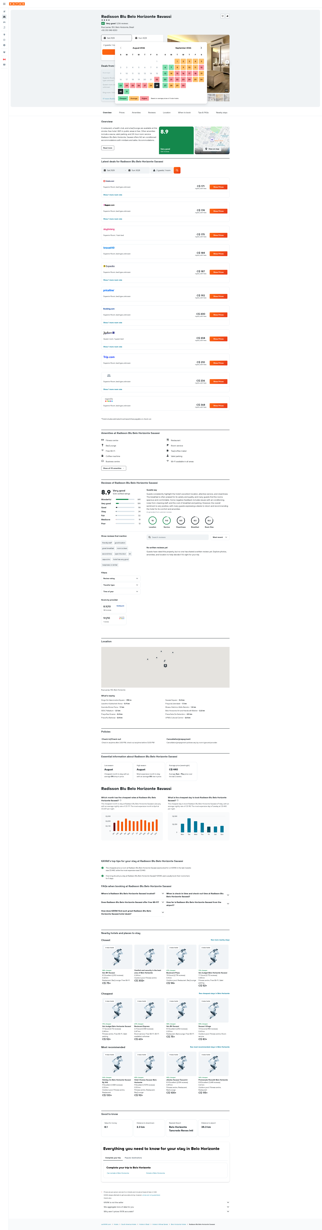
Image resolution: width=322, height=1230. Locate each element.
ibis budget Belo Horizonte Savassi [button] (212, 973)
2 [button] (120, 67)
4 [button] (132, 67)
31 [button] (127, 91)
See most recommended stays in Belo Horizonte (210, 1047)
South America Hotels (128, 1224)
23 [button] (120, 85)
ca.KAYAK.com (106, 1224)
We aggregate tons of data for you (119, 1207)
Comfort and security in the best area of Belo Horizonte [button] (147, 971)
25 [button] (133, 85)
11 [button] (132, 73)
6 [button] (144, 67)
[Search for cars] (4, 22)
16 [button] (121, 79)
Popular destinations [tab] (133, 1158)
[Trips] (4, 52)
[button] (4, 4)
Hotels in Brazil (144, 1224)
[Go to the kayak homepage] (17, 3)
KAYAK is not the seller (113, 1202)
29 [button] (157, 85)
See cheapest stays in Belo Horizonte (214, 993)
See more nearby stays (220, 940)
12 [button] (139, 73)
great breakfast (108, 548)
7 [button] (150, 67)
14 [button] (151, 73)
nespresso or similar (109, 565)
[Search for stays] (4, 16)
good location (120, 543)
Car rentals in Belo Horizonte (118, 1173)
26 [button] (139, 85)
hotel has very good (120, 559)
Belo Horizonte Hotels (178, 1224)
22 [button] (157, 79)
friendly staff (107, 543)
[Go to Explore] (4, 34)
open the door (120, 554)
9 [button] (120, 73)
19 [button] (139, 79)
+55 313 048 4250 (109, 30)
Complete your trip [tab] (113, 1158)
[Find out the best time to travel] (4, 45)
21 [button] (151, 79)
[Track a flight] (4, 39)
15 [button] (157, 73)
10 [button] (127, 73)
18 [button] (133, 79)
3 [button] (126, 67)
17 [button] (127, 79)
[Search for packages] (4, 27)
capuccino (106, 559)
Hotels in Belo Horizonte (155, 1173)
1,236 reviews (122, 23)
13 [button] (145, 73)
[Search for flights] (4, 11)
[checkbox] (113, 608)
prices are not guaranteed (151, 1195)
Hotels (116, 1224)
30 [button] (120, 91)
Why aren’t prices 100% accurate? (119, 1211)
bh (130, 554)
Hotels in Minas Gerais (160, 1224)
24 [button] (127, 85)
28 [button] (151, 85)
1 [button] (156, 61)
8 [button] (156, 67)
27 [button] (145, 85)
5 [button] (138, 67)
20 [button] (145, 79)
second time (107, 554)
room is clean (122, 548)
